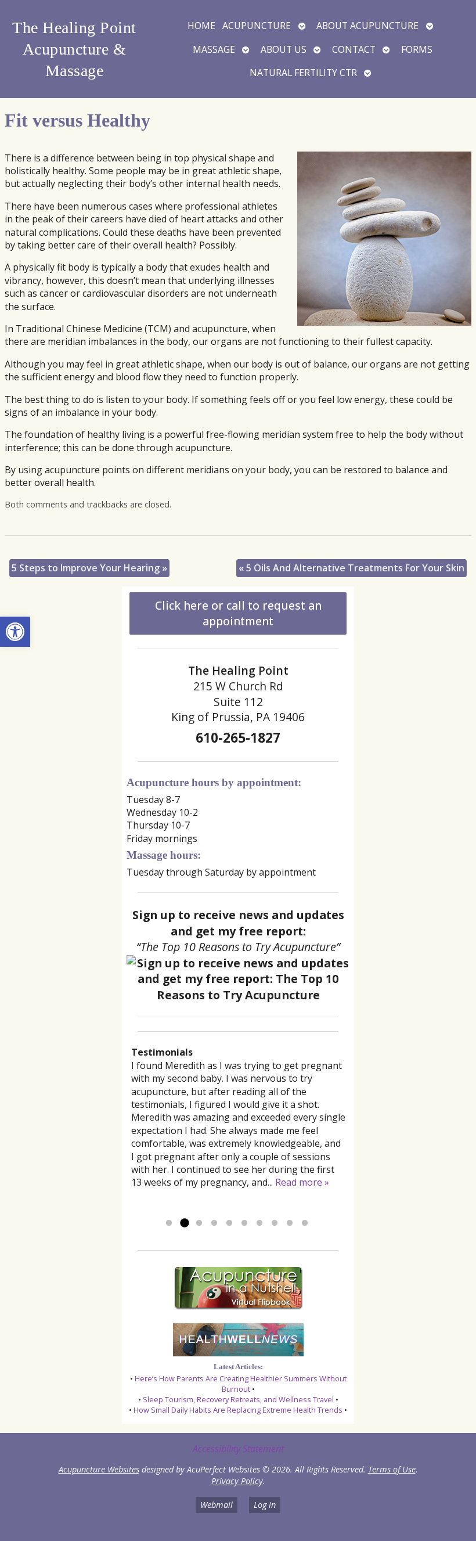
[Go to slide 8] (274, 1223)
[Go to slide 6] (244, 1223)
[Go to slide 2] (184, 1223)
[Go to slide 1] (169, 1223)
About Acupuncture (367, 25)
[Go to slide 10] (305, 1223)
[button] (15, 632)
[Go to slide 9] (289, 1223)
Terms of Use (392, 1469)
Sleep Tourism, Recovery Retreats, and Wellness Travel (238, 1399)
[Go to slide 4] (214, 1223)
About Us (283, 49)
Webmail (216, 1504)
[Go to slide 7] (259, 1223)
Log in (265, 1504)
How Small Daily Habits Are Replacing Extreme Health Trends (238, 1410)
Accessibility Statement (238, 1448)
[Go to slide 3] (199, 1223)
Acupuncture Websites (99, 1469)
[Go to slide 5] (229, 1223)
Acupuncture (256, 25)
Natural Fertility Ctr (303, 72)
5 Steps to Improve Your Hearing (89, 567)
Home (201, 25)
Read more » (302, 1182)
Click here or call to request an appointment (238, 613)
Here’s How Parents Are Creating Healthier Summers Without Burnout (241, 1383)
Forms (416, 49)
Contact (354, 49)
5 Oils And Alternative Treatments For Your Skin (351, 567)
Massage (214, 49)
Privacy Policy (237, 1480)
